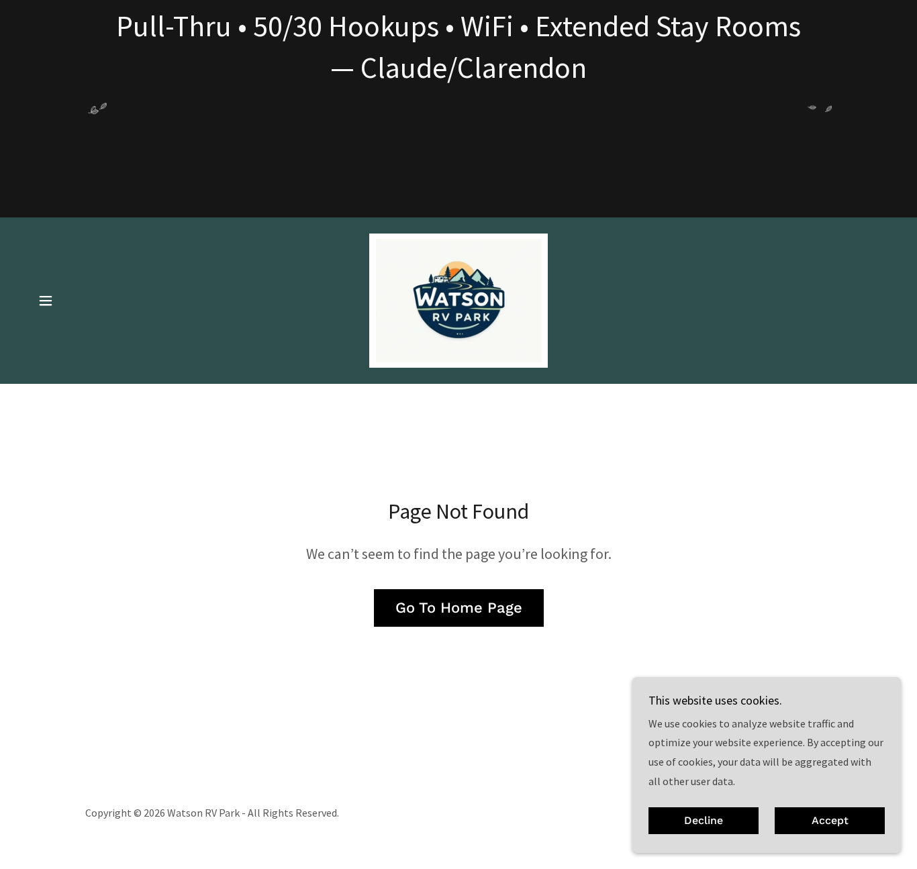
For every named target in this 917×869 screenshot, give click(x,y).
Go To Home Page (458, 607)
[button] (45, 300)
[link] (458, 299)
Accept (830, 821)
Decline (703, 821)
